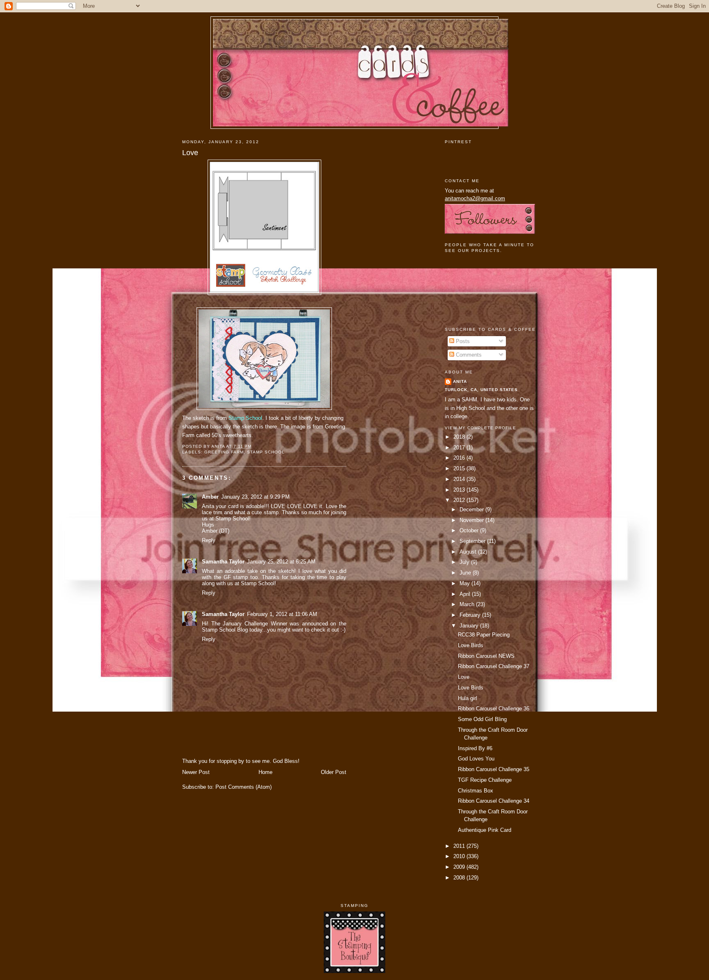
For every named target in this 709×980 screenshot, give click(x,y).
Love (190, 153)
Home (265, 772)
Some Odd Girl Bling (482, 719)
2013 (460, 490)
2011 (460, 846)
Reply (208, 540)
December (472, 509)
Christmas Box (475, 791)
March (468, 604)
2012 (460, 500)
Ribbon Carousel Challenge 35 (493, 769)
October (470, 530)
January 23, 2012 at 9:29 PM (255, 497)
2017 (460, 447)
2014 (460, 479)
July (465, 562)
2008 (460, 878)
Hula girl (467, 698)
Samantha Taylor (223, 562)
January (470, 626)
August (469, 552)
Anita (460, 381)
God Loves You (476, 759)
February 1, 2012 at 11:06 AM (282, 614)
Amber (210, 497)
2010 (460, 856)
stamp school (266, 452)
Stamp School (245, 418)
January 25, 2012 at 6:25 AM (281, 562)
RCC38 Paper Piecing (484, 635)
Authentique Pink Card (484, 830)
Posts (462, 341)
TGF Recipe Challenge (485, 780)
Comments (468, 355)
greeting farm (224, 452)
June (466, 573)
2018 (460, 437)
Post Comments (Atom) (243, 787)
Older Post (333, 772)
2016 (460, 458)
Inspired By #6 (475, 748)
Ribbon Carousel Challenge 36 (493, 708)
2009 (460, 867)
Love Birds (470, 645)
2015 (460, 468)
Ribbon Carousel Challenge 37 (493, 666)
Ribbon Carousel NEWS (486, 656)
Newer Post (196, 772)
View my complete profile (480, 428)
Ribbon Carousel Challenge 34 (493, 801)
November (472, 520)
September (473, 541)
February (471, 615)
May (465, 583)
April (466, 594)
